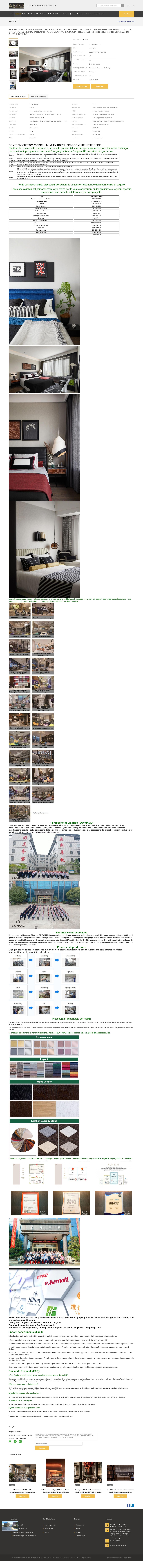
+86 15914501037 (27, 1435)
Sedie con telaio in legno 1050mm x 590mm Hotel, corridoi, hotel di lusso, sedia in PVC (55, 1492)
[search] (122, 5)
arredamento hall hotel (66, 1416)
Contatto (42, 1448)
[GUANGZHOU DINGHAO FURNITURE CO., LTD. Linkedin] (132, 1505)
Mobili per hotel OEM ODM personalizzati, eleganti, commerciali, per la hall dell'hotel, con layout (22, 1492)
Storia (78, 1528)
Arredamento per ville (20, 1528)
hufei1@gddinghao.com (116, 1545)
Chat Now (127, 14)
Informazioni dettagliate (18, 96)
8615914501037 (21, 1438)
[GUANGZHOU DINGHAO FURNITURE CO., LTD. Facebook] (128, 1505)
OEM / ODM (49, 1528)
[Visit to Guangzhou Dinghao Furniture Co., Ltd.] (45, 64)
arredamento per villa (50, 1416)
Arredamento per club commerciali (24, 1536)
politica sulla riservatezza (114, 1557)
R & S (47, 1532)
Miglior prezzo (81, 86)
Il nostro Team (80, 1536)
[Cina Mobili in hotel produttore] (16, 5)
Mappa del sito (128, 1557)
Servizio (78, 1532)
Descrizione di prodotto (38, 96)
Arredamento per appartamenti (23, 1532)
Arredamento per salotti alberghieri (30, 1416)
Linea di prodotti (50, 1525)
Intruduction (80, 1525)
